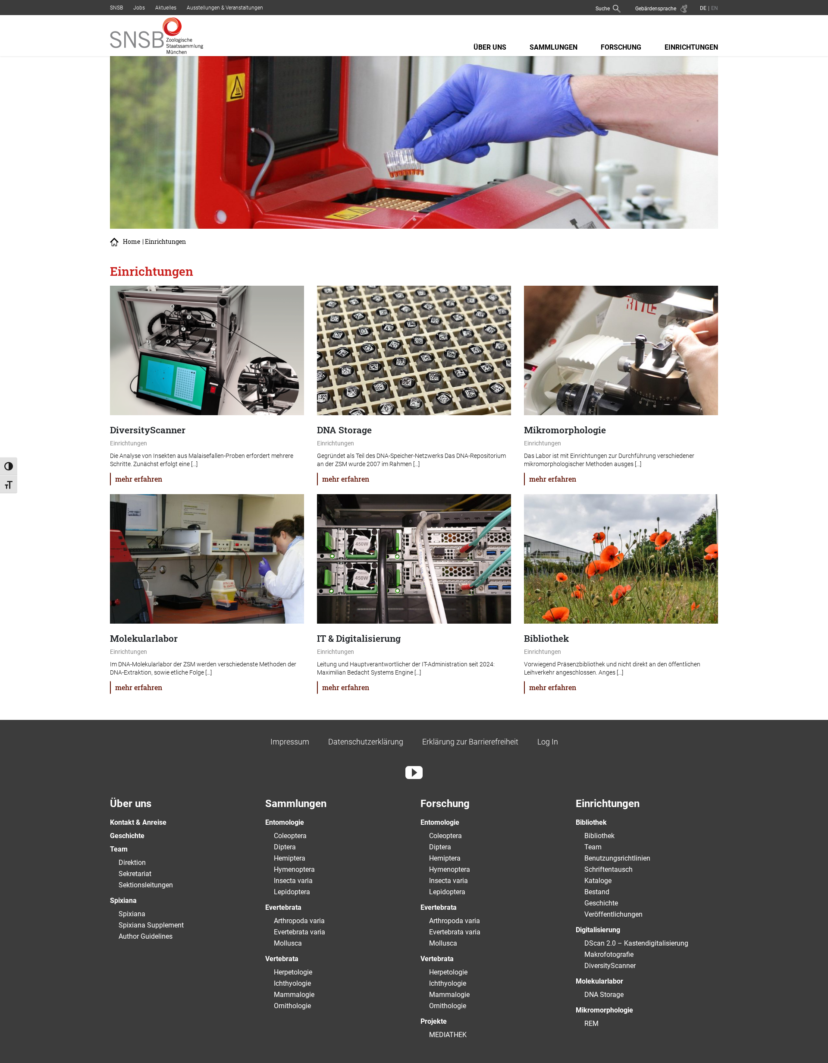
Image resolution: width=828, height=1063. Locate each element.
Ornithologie (292, 1006)
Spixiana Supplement (151, 925)
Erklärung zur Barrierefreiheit (470, 741)
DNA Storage (604, 994)
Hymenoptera (294, 869)
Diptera (285, 847)
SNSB (116, 8)
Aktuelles (165, 8)
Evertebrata (283, 907)
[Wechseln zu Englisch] (713, 8)
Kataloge (598, 881)
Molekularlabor (599, 981)
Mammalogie (294, 994)
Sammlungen (553, 47)
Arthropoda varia (299, 921)
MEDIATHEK (448, 1035)
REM (591, 1023)
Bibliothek (591, 822)
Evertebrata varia (299, 932)
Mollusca (288, 943)
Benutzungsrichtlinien (617, 858)
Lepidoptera (292, 892)
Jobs (139, 8)
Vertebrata (281, 959)
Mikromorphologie (604, 1010)
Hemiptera (289, 858)
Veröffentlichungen (613, 914)
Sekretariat (135, 874)
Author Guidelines (145, 936)
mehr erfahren (138, 478)
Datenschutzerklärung (365, 741)
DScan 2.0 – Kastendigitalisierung (636, 943)
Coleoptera (290, 836)
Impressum (289, 741)
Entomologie (284, 822)
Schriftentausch (608, 869)
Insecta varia (293, 881)
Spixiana (123, 900)
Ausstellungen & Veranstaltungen (225, 8)
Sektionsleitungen (146, 885)
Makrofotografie (609, 954)
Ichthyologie (292, 983)
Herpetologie (293, 972)
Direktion (132, 862)
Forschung (621, 47)
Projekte (433, 1021)
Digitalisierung (598, 930)
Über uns (490, 47)
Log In (547, 741)
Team (119, 849)
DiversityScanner (610, 966)
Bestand (596, 892)
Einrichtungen (691, 47)
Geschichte (127, 836)
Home (131, 242)
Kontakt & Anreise (138, 822)
